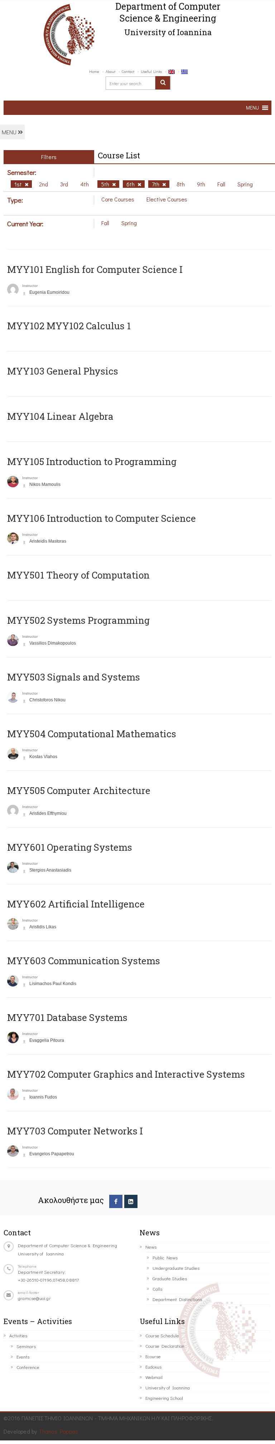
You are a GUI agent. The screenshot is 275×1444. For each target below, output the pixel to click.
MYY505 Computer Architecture (78, 790)
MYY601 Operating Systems (69, 847)
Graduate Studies (170, 1278)
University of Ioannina (167, 1387)
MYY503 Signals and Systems (73, 677)
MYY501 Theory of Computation (78, 575)
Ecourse (153, 1356)
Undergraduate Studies (176, 1268)
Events (22, 1357)
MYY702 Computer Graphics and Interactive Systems (126, 1074)
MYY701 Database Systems (67, 1017)
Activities (18, 1335)
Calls (157, 1289)
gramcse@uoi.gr (34, 1298)
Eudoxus (153, 1367)
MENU (10, 132)
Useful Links (151, 71)
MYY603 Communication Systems (83, 961)
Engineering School (164, 1398)
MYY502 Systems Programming (78, 620)
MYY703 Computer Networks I (75, 1131)
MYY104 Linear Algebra (60, 416)
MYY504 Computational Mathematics (91, 734)
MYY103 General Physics (62, 371)
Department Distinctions (177, 1299)
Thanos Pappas (58, 1431)
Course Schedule (162, 1335)
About (110, 71)
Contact (128, 71)
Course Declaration (164, 1346)
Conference (27, 1367)
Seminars (26, 1346)
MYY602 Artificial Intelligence (76, 904)
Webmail (154, 1377)
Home (94, 71)
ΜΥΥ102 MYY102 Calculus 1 (69, 326)
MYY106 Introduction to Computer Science (101, 518)
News (150, 1247)
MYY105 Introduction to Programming (92, 461)
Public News (165, 1257)
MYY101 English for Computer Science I (95, 269)
